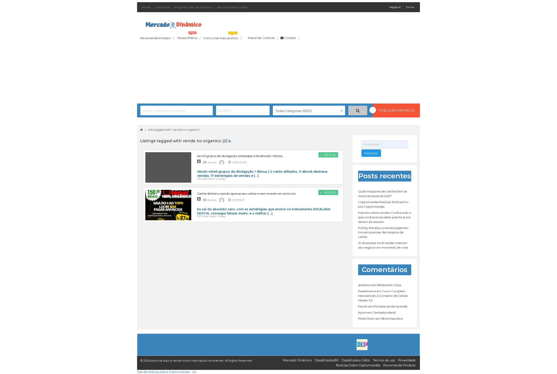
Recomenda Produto (232, 7)
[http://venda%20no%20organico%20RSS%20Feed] (229, 141)
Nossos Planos (188, 36)
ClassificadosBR (327, 360)
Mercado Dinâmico (297, 360)
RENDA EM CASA (389, 285)
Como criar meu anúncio (222, 37)
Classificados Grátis (355, 360)
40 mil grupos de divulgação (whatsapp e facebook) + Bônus (239, 156)
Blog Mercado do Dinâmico (193, 7)
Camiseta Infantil (384, 312)
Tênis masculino (392, 318)
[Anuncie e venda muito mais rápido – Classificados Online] (174, 23)
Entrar (410, 7)
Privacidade (407, 360)
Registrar (395, 7)
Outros (211, 162)
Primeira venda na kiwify (391, 306)
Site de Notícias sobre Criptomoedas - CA (166, 372)
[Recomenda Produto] (362, 344)
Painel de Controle (263, 38)
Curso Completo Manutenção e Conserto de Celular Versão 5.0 (383, 295)
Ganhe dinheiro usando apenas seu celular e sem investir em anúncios (246, 193)
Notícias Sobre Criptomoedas (358, 365)
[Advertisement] (278, 73)
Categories (162, 7)
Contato (291, 38)
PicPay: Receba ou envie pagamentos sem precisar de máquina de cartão (383, 232)
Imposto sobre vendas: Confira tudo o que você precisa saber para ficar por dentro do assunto (384, 217)
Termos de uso (384, 360)
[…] (256, 176)
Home (146, 7)
